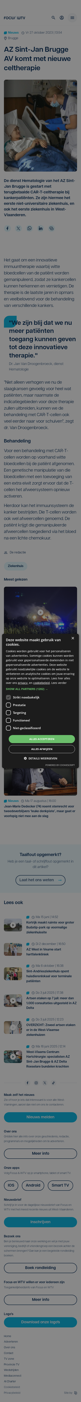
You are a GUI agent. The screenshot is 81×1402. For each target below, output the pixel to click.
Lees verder (59, 683)
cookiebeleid (41, 683)
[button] (40, 689)
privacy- (23, 683)
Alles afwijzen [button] (42, 749)
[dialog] (40, 701)
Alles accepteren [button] (41, 739)
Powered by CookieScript (60, 765)
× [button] (72, 638)
